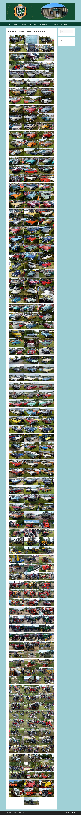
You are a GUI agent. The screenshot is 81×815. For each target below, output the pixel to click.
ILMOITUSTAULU (64, 24)
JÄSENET (24, 24)
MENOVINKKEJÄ (54, 24)
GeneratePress (26, 812)
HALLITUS (15, 24)
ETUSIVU (9, 24)
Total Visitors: (69, 812)
